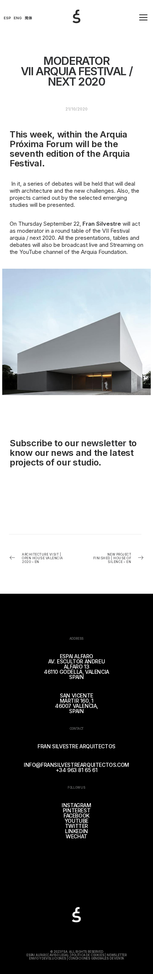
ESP (7, 18)
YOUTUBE (76, 821)
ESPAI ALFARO (36, 955)
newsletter (103, 443)
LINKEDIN (76, 831)
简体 (28, 18)
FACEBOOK (76, 815)
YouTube (30, 251)
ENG (18, 18)
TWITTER (76, 826)
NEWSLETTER (117, 955)
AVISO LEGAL (59, 955)
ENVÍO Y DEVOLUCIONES (47, 958)
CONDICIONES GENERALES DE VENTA (96, 958)
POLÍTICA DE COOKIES (87, 955)
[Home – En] (84, 25)
